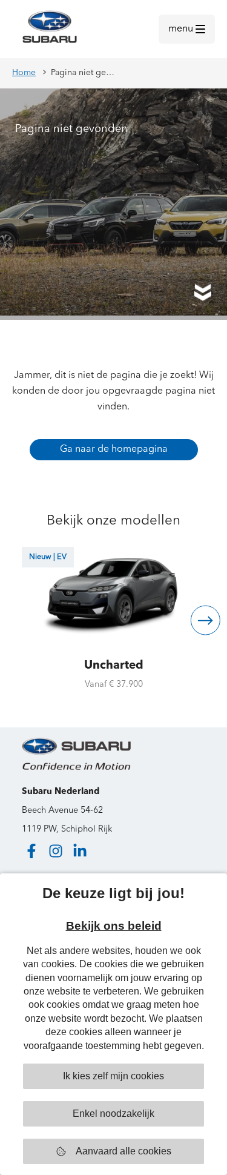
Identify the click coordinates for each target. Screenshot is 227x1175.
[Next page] (205, 620)
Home (24, 72)
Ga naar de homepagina (114, 449)
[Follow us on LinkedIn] (80, 851)
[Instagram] (55, 851)
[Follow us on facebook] (31, 851)
